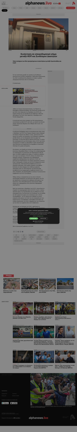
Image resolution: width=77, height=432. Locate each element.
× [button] (58, 209)
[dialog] (38, 216)
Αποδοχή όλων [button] (33, 218)
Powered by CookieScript (38, 222)
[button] (38, 216)
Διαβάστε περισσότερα (43, 214)
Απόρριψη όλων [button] (43, 218)
